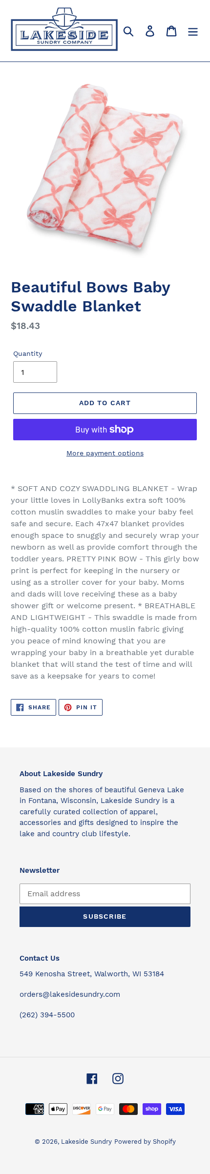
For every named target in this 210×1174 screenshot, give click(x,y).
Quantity (27, 353)
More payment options (105, 453)
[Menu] (193, 31)
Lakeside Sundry (86, 1141)
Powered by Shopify (145, 1141)
